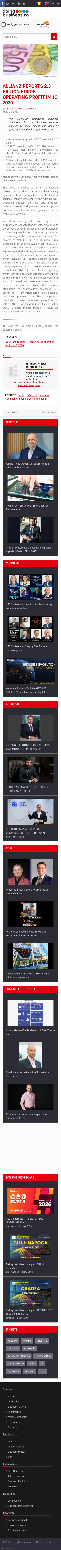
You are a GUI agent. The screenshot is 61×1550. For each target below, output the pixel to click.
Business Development (20, 1505)
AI (42, 1363)
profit (21, 395)
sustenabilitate (16, 1363)
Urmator (48, 412)
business (12, 1341)
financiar (29, 1371)
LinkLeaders (14, 1500)
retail (42, 1371)
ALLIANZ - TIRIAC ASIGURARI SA (22, 108)
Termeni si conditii (18, 1520)
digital (32, 1363)
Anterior (13, 412)
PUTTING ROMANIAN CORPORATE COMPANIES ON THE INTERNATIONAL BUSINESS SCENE (25, 833)
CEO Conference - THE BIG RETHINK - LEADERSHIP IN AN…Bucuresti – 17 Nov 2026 (25, 1222)
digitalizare (14, 1371)
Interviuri (12, 1441)
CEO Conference (17, 1471)
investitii (27, 1341)
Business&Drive (43, 1356)
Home (11, 1396)
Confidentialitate (17, 1530)
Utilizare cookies (17, 1525)
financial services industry (33, 398)
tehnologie (29, 1348)
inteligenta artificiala (19, 1356)
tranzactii (13, 1348)
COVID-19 (32, 395)
